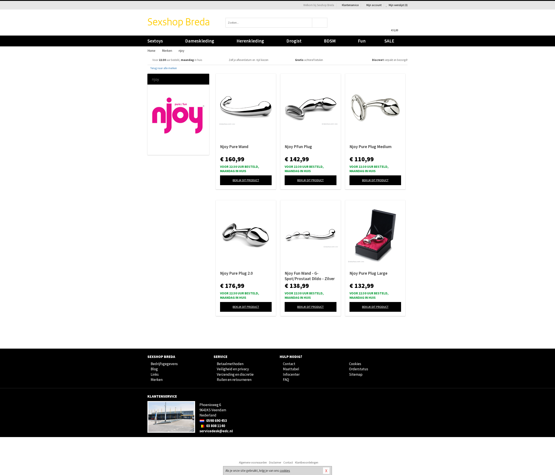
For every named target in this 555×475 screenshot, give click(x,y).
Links (155, 374)
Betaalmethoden (230, 363)
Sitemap (355, 374)
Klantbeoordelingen (306, 462)
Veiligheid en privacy (233, 369)
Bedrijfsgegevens (164, 363)
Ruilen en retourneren (234, 379)
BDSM (330, 41)
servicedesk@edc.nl (216, 431)
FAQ (286, 379)
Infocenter (291, 374)
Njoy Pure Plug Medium (370, 146)
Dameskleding (199, 41)
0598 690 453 (216, 420)
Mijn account (374, 5)
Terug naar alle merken (163, 68)
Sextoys (155, 41)
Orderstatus (358, 369)
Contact (289, 363)
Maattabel (291, 369)
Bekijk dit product (246, 180)
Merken (157, 379)
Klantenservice (350, 5)
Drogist (294, 41)
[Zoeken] (320, 23)
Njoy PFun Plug (298, 146)
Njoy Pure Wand (234, 146)
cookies (285, 470)
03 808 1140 (215, 425)
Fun (362, 41)
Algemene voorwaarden (253, 462)
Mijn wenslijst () (398, 5)
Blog (154, 369)
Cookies (355, 363)
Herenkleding (250, 41)
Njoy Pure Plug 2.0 (236, 273)
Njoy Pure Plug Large (368, 273)
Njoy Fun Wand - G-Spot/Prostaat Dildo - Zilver (310, 276)
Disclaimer (275, 462)
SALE (389, 41)
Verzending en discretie (235, 374)
